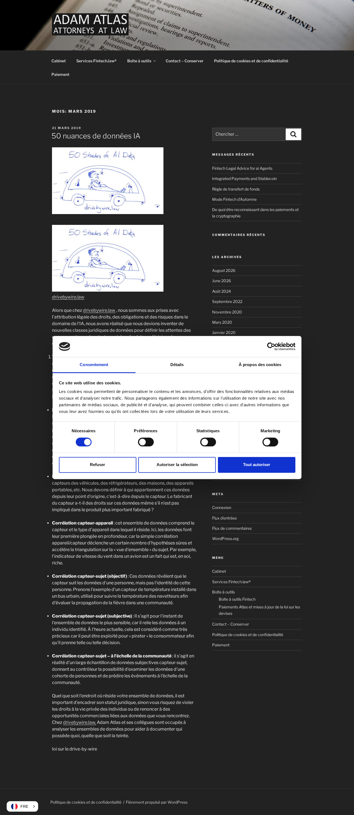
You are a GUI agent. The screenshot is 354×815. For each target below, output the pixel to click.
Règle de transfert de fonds (236, 189)
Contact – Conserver (185, 60)
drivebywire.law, (79, 722)
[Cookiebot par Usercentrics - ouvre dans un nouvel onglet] (271, 346)
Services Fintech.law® (96, 60)
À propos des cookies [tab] (260, 364)
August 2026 (223, 270)
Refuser (97, 464)
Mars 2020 (222, 322)
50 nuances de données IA (95, 136)
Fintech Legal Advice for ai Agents (242, 168)
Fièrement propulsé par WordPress (157, 802)
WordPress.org (225, 538)
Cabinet (58, 60)
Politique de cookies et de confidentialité (251, 60)
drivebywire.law (68, 297)
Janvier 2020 (224, 332)
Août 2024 (221, 291)
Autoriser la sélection (177, 464)
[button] (22, 806)
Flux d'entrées (224, 518)
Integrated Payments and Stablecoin (245, 178)
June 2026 (221, 280)
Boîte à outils (139, 60)
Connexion (221, 507)
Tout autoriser (256, 464)
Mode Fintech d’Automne (234, 199)
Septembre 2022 (227, 301)
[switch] (146, 442)
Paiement (60, 74)
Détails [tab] (177, 364)
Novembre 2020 (227, 312)
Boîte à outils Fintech (237, 599)
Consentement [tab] (94, 364)
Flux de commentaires (232, 528)
